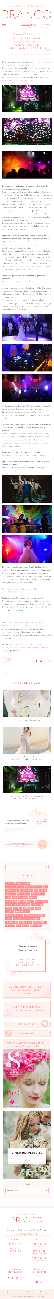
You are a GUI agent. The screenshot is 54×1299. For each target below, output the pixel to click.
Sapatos (38, 908)
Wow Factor (10, 926)
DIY (33, 894)
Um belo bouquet (19, 919)
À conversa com (10, 54)
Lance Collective (27, 1294)
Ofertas (9, 908)
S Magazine (28, 915)
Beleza (28, 887)
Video (29, 922)
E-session (41, 894)
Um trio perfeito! (33, 919)
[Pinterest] (12, 1278)
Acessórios (26, 883)
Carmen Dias (39, 1296)
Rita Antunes (15, 1296)
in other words (11, 901)
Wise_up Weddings (40, 922)
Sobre (14, 1240)
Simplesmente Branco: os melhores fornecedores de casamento (27, 11)
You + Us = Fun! (22, 926)
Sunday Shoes (39, 915)
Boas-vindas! (37, 887)
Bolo (45, 887)
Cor (36, 890)
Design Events (11, 894)
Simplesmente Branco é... (14, 915)
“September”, (7, 592)
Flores (8, 897)
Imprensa (14, 1244)
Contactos (39, 1240)
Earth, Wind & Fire (21, 592)
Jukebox (30, 901)
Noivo (40, 905)
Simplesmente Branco (22, 912)
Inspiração (22, 901)
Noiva (34, 905)
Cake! (16, 890)
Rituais (48, 54)
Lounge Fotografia (41, 901)
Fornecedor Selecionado (31, 54)
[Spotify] (17, 1278)
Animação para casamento (15, 887)
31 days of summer (13, 883)
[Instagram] (21, 1278)
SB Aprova (10, 912)
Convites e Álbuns (26, 890)
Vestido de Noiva (12, 922)
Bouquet (9, 890)
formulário (7, 632)
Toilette (9, 919)
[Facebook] (8, 1278)
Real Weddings (28, 908)
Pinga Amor (17, 908)
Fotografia (33, 897)
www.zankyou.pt (27, 1234)
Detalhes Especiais (23, 894)
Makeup (9, 905)
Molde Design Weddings (21, 905)
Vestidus (22, 922)
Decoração (43, 890)
